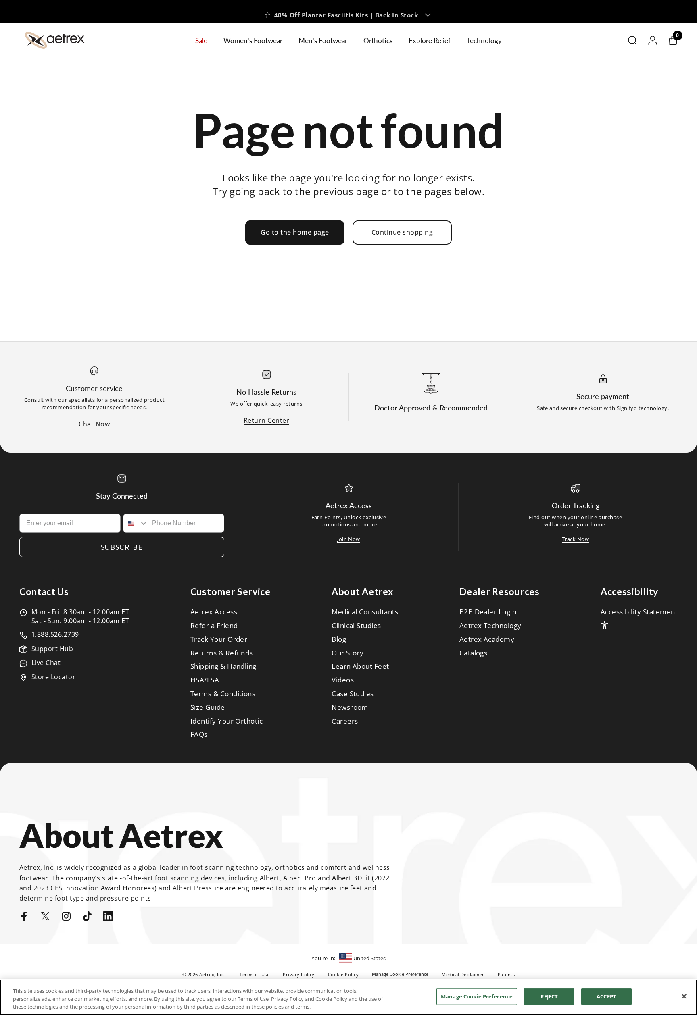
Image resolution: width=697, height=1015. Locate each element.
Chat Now (94, 424)
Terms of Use (254, 974)
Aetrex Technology (490, 625)
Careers (345, 721)
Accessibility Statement (639, 611)
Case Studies (353, 693)
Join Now (348, 539)
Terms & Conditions (223, 693)
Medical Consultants (365, 611)
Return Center (266, 420)
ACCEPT (606, 996)
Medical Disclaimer (463, 974)
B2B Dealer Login (488, 611)
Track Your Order (219, 639)
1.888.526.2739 (55, 634)
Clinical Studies (356, 625)
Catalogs (473, 653)
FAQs (199, 734)
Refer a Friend (214, 625)
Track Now (575, 539)
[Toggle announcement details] (428, 11)
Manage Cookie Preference (400, 974)
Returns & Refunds (221, 653)
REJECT (549, 996)
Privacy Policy (299, 974)
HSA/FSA (204, 680)
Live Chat (46, 662)
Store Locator (53, 676)
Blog (339, 639)
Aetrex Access (213, 611)
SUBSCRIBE (122, 547)
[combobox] (135, 523)
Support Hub (52, 648)
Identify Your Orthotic (226, 721)
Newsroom (350, 707)
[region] (348, 997)
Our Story (347, 653)
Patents (506, 974)
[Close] (684, 996)
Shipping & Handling (223, 666)
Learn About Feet (360, 666)
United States (369, 958)
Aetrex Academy (487, 639)
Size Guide (207, 707)
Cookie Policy (343, 974)
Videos (343, 680)
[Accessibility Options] (605, 625)
